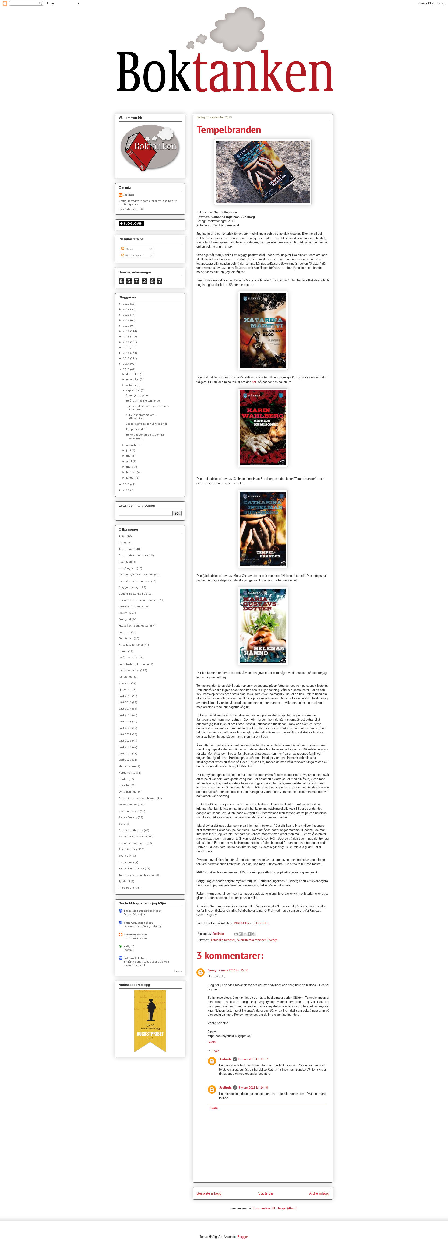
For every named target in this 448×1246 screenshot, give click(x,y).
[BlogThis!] (240, 934)
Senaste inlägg (208, 1193)
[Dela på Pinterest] (253, 934)
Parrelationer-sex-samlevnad (137, 798)
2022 (126, 320)
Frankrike (124, 632)
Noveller (124, 785)
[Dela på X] (244, 934)
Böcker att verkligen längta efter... (147, 423)
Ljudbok (124, 689)
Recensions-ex (128, 804)
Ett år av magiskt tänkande (143, 400)
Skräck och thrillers (131, 830)
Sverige (272, 940)
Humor (123, 651)
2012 (126, 484)
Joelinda (225, 1059)
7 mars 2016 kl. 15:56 (233, 970)
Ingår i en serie (128, 657)
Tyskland (124, 881)
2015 (126, 358)
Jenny (212, 970)
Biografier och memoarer (134, 581)
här (254, 382)
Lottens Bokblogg (135, 958)
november (133, 379)
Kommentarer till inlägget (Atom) (274, 1208)
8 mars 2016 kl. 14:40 (253, 1087)
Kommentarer (133, 255)
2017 (126, 347)
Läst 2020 (125, 728)
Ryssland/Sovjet (129, 811)
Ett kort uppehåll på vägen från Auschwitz (145, 436)
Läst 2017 (125, 708)
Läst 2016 (125, 702)
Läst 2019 (125, 721)
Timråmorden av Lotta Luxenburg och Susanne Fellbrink (146, 963)
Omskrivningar (128, 791)
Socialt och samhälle (132, 843)
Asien (122, 542)
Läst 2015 (125, 696)
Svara (212, 1042)
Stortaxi (128, 950)
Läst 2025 (125, 759)
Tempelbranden (136, 429)
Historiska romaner (222, 940)
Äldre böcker (127, 887)
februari (131, 472)
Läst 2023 (125, 747)
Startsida (265, 1193)
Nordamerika (127, 772)
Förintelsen (126, 638)
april (129, 461)
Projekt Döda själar (135, 914)
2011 (126, 490)
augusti (131, 445)
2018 (126, 342)
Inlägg (128, 248)
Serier (122, 823)
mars (129, 466)
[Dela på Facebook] (249, 934)
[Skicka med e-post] (236, 934)
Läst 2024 (125, 753)
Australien (125, 561)
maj (129, 455)
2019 (126, 336)
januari (131, 477)
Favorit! (123, 612)
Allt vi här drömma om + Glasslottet (141, 416)
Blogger (243, 1237)
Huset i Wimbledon (135, 938)
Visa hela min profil (131, 209)
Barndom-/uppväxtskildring (136, 574)
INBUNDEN (242, 923)
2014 (126, 363)
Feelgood (125, 619)
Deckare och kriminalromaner (138, 600)
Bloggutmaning (129, 587)
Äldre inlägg (319, 1193)
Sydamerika (126, 862)
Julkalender (126, 676)
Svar (215, 1051)
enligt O (129, 946)
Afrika (122, 536)
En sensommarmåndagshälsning (143, 926)
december (133, 374)
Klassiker (124, 683)
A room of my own (135, 934)
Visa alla (178, 971)
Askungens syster (137, 395)
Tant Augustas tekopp (138, 922)
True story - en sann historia (136, 875)
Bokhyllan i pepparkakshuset (142, 910)
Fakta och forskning (131, 606)
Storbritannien (128, 849)
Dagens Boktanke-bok (133, 593)
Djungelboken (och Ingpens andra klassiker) (147, 407)
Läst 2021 (125, 734)
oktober (131, 385)
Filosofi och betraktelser (134, 625)
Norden (123, 779)
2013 (126, 369)
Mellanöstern (127, 766)
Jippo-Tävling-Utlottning (134, 664)
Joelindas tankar (129, 670)
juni (129, 450)
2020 (126, 331)
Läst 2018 (125, 715)
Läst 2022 (125, 740)
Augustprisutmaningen (133, 555)
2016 (126, 352)
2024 (126, 309)
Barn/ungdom (127, 568)
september (133, 390)
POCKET (262, 923)
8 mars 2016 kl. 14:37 (253, 1059)
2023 (126, 314)
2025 (126, 303)
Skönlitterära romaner (251, 940)
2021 (126, 325)
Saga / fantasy (128, 817)
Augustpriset (127, 549)
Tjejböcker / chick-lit (131, 868)
